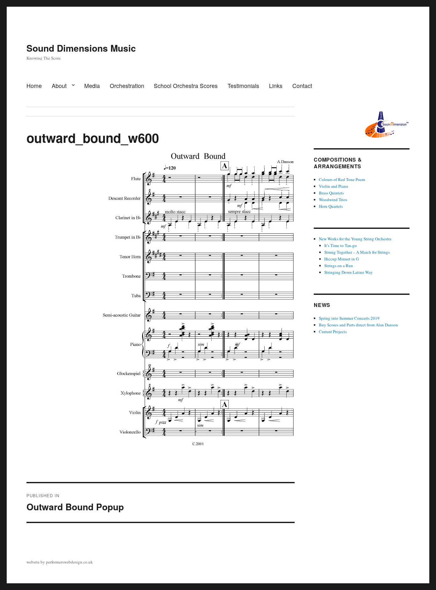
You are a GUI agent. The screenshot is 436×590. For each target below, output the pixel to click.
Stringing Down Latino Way (348, 272)
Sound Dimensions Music (81, 48)
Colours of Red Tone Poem (342, 179)
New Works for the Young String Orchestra (355, 239)
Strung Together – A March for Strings (357, 252)
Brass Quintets (331, 193)
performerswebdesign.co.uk (69, 562)
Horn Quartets (331, 206)
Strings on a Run (338, 265)
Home (34, 86)
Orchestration (127, 86)
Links (275, 86)
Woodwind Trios (333, 199)
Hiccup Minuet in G (341, 259)
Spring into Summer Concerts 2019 (349, 318)
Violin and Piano (333, 186)
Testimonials (243, 86)
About (59, 86)
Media (92, 86)
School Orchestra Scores (186, 86)
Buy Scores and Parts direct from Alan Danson (358, 325)
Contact (302, 86)
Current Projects (333, 331)
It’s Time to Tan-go (340, 245)
